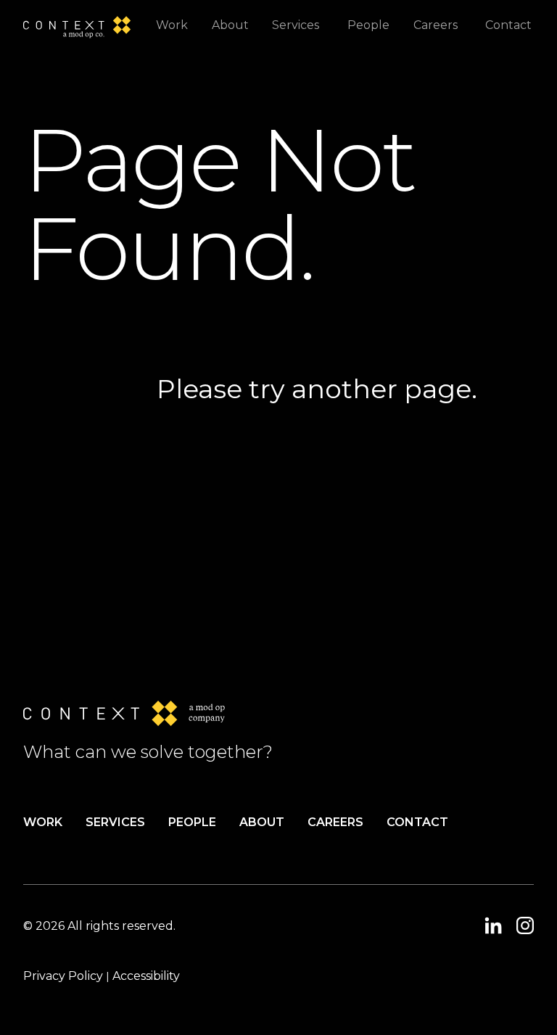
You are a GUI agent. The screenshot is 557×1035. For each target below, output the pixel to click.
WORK (42, 822)
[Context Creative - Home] (82, 25)
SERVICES (115, 822)
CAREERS (335, 822)
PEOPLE (192, 822)
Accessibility (146, 976)
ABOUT (261, 822)
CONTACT (417, 822)
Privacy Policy (63, 976)
